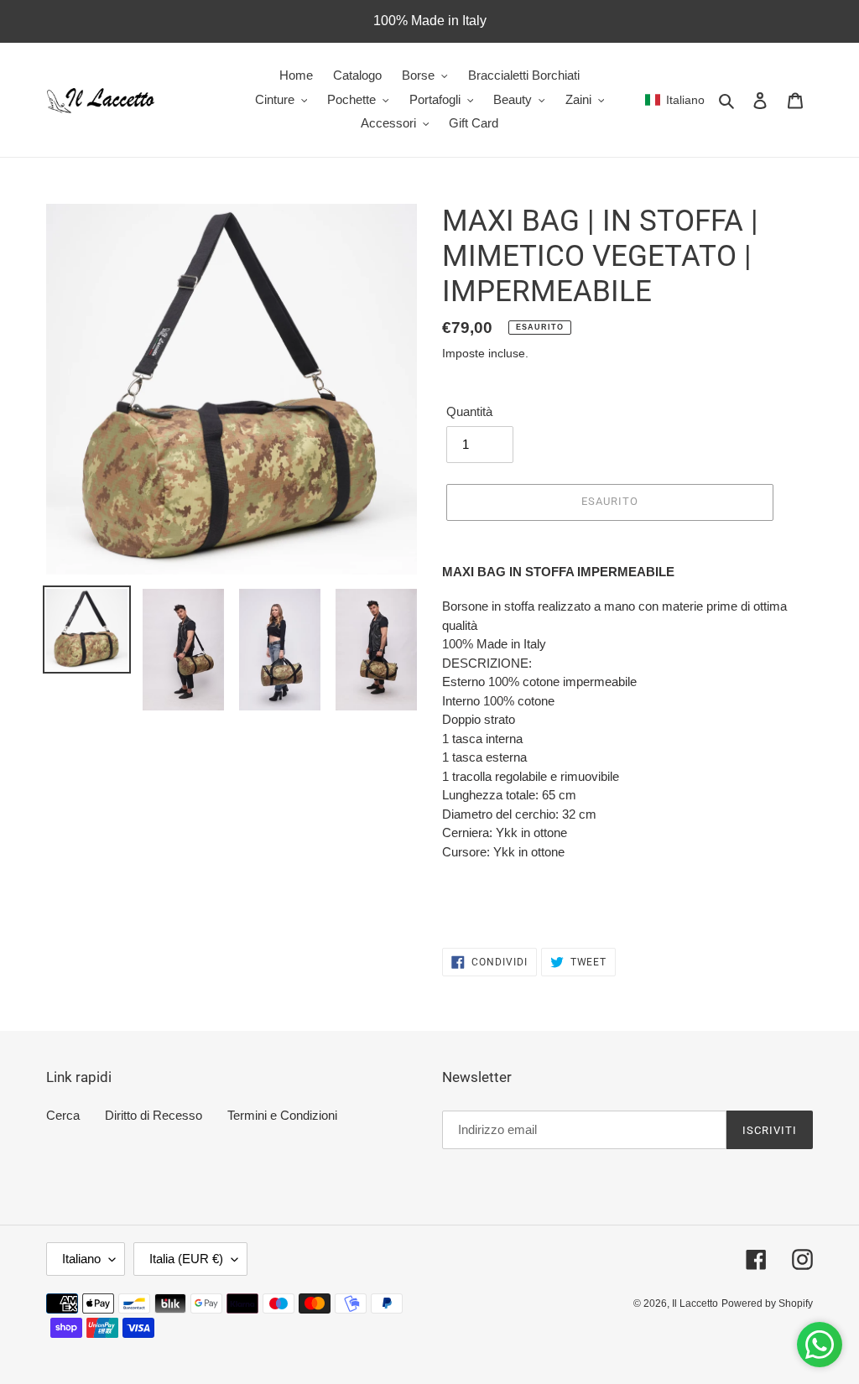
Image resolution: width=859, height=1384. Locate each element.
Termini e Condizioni (282, 1115)
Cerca (63, 1115)
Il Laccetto (695, 1303)
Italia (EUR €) (186, 1258)
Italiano (81, 1258)
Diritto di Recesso (153, 1115)
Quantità (469, 411)
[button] (675, 100)
